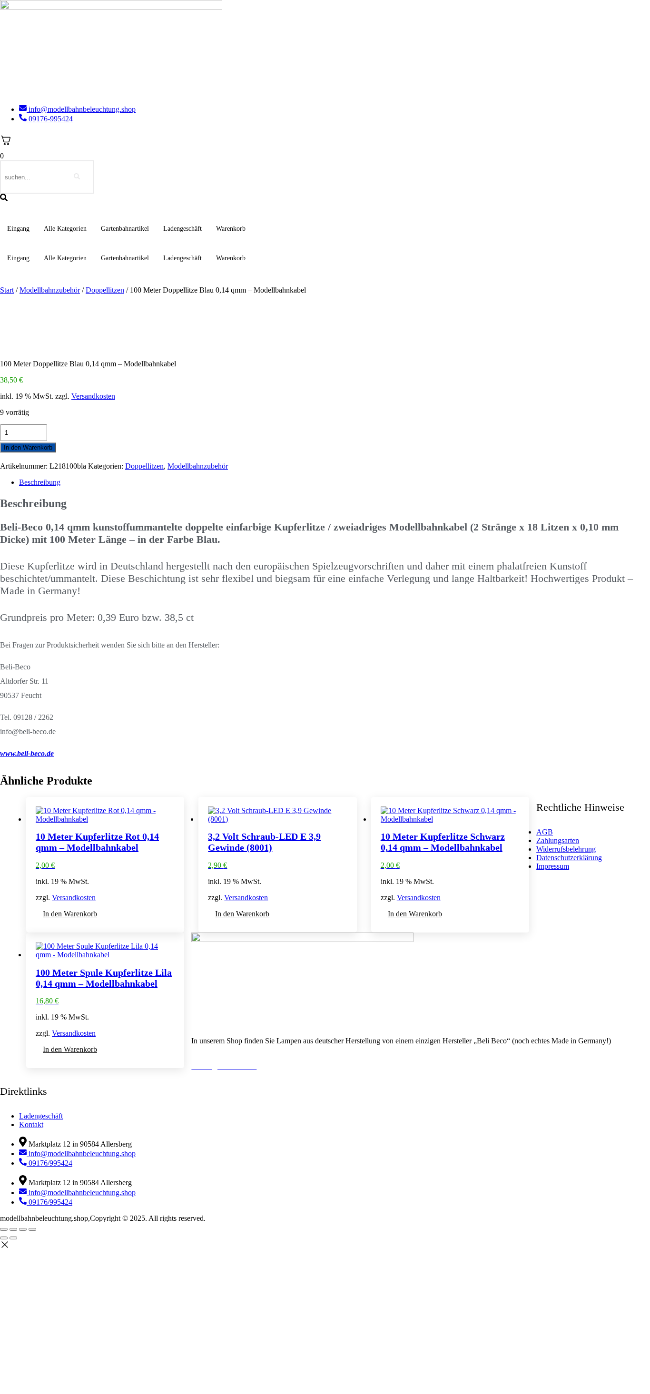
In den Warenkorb (28, 447)
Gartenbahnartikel (125, 228)
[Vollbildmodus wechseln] (13, 1229)
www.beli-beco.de (27, 753)
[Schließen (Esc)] (32, 1229)
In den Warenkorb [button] (70, 914)
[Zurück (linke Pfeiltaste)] (4, 1238)
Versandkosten (93, 396)
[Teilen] (23, 1229)
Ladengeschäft (182, 228)
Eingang (18, 228)
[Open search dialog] (4, 198)
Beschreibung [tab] (39, 482)
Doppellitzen (105, 290)
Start (7, 290)
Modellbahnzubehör (50, 290)
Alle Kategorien (65, 228)
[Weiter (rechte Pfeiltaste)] (13, 1238)
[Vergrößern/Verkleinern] (4, 1229)
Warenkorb (231, 228)
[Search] (77, 177)
